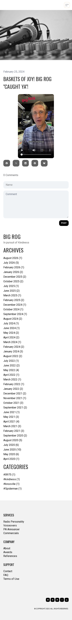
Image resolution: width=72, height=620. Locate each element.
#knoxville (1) (11, 484)
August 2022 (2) (12, 356)
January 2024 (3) (13, 351)
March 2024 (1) (12, 342)
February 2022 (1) (13, 384)
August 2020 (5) (12, 440)
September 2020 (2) (15, 435)
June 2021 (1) (11, 412)
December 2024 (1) (14, 304)
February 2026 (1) (13, 267)
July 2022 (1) (11, 360)
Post (64, 223)
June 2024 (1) (11, 328)
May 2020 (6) (11, 454)
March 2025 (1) (12, 295)
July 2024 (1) (11, 323)
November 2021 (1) (14, 398)
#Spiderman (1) (12, 488)
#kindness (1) (11, 479)
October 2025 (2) (13, 281)
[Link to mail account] (67, 599)
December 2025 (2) (14, 276)
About (6, 548)
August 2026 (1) (12, 258)
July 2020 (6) (11, 444)
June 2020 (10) (12, 449)
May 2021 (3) (11, 416)
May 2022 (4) (11, 370)
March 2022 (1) (12, 379)
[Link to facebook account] (53, 599)
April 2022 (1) (11, 374)
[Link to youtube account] (48, 599)
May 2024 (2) (11, 332)
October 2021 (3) (13, 402)
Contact (7, 571)
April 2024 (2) (11, 337)
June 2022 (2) (11, 365)
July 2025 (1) (11, 286)
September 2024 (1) (15, 314)
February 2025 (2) (13, 300)
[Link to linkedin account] (57, 599)
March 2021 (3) (12, 426)
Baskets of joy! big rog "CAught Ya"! (27, 82)
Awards (7, 552)
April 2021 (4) (11, 421)
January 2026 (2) (13, 272)
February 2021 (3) (13, 430)
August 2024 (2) (12, 318)
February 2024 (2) (13, 346)
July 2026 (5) (11, 262)
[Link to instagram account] (62, 599)
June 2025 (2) (11, 290)
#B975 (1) (9, 474)
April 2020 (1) (11, 458)
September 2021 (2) (15, 407)
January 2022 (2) (13, 388)
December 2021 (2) (14, 393)
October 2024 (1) (13, 309)
